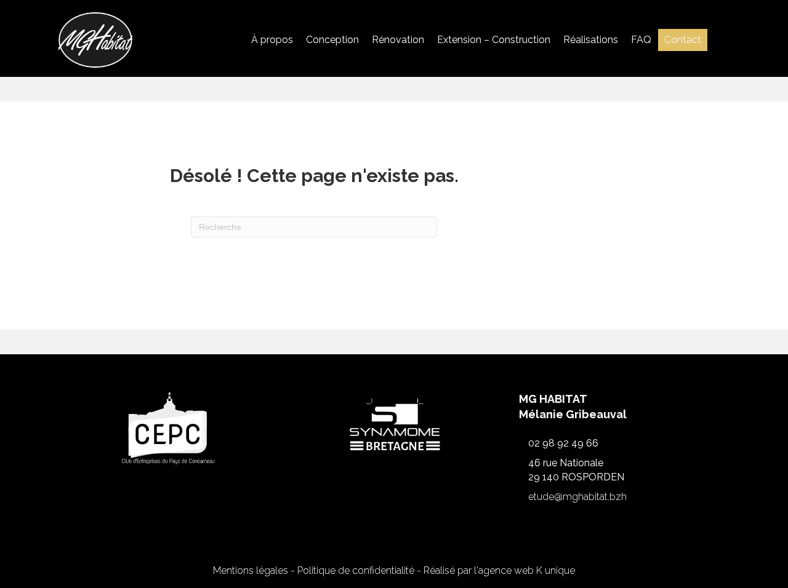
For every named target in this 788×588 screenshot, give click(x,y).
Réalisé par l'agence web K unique (499, 570)
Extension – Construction (493, 40)
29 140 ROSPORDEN (576, 477)
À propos (272, 40)
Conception (332, 40)
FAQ (641, 40)
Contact (682, 40)
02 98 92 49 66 (563, 443)
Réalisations (590, 40)
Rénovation (398, 40)
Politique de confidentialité (355, 570)
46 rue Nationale (565, 463)
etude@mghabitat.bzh (577, 497)
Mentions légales (250, 570)
